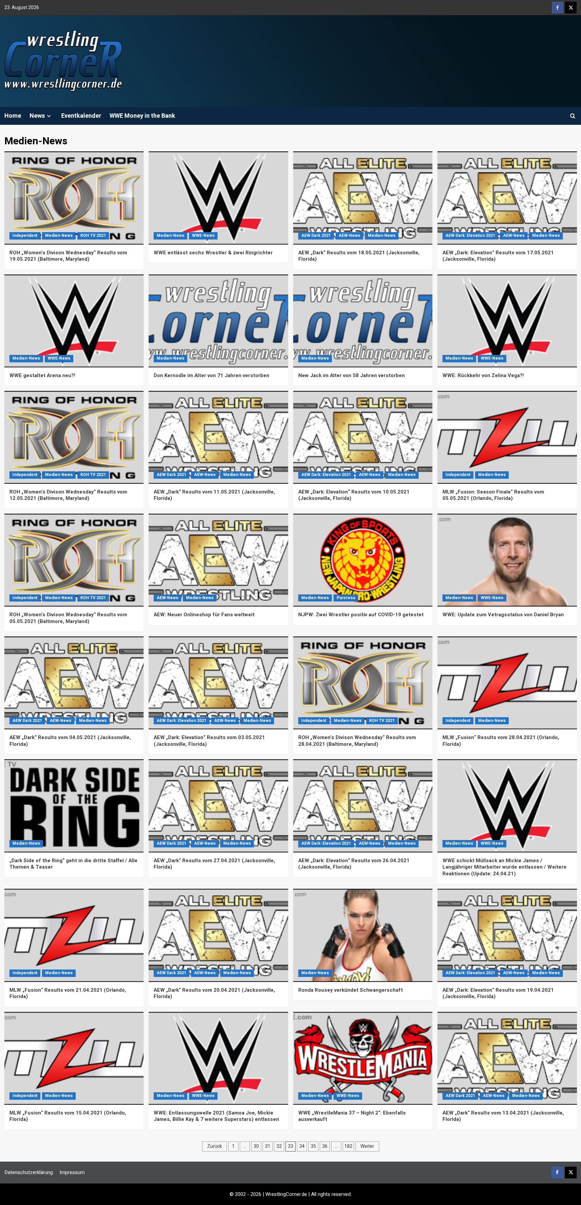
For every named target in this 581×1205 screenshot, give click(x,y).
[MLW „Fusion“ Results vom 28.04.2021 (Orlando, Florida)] (507, 682)
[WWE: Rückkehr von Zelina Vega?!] (507, 321)
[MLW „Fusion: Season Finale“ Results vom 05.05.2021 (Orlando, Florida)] (507, 437)
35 (313, 1146)
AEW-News (349, 235)
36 (324, 1146)
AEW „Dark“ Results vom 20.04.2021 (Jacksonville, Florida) (214, 993)
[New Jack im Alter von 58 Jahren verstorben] (363, 321)
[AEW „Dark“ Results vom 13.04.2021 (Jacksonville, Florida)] (507, 1058)
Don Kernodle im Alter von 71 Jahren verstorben (211, 375)
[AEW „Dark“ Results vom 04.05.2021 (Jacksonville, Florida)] (74, 682)
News (37, 115)
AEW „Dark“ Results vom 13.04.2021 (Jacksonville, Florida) (503, 1116)
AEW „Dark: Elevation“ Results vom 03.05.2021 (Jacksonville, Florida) (209, 741)
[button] (573, 116)
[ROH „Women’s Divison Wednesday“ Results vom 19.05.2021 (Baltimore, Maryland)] (74, 197)
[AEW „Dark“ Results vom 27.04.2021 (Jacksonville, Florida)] (218, 805)
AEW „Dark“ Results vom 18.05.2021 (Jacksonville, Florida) (359, 256)
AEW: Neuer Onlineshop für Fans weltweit (204, 614)
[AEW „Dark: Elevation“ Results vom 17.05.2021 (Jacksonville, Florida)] (507, 197)
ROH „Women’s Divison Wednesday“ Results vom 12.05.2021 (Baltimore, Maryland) (68, 495)
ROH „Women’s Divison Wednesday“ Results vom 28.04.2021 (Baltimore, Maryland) (357, 741)
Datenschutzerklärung (28, 1172)
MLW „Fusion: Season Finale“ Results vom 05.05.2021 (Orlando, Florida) (493, 495)
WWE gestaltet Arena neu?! (42, 375)
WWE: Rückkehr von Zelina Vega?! (483, 375)
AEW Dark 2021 (316, 235)
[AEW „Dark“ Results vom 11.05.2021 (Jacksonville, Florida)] (218, 437)
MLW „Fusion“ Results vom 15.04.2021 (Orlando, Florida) (67, 1116)
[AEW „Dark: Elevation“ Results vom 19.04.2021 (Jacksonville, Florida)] (507, 935)
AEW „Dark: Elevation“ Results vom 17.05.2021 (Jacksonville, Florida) (498, 256)
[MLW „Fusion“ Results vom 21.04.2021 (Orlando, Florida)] (74, 935)
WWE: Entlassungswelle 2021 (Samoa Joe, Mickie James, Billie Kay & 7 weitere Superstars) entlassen (216, 1116)
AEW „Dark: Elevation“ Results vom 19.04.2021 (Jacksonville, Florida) (498, 993)
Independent (24, 235)
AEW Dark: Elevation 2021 (470, 235)
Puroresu (346, 598)
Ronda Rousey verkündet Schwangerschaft (350, 990)
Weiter (367, 1146)
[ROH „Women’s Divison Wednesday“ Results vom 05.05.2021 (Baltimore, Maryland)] (74, 560)
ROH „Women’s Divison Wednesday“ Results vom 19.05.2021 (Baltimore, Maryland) (68, 256)
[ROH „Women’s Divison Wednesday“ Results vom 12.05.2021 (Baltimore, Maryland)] (74, 437)
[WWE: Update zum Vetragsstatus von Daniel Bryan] (507, 560)
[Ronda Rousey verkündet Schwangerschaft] (363, 935)
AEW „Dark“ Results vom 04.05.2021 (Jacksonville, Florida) (70, 741)
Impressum (72, 1172)
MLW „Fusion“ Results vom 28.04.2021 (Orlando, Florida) (500, 741)
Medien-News (59, 235)
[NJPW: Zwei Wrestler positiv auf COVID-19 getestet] (363, 560)
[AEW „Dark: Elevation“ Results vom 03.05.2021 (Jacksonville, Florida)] (218, 682)
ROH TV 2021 (93, 235)
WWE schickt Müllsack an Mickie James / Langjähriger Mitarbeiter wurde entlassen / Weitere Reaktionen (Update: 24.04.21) (504, 867)
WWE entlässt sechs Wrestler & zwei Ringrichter (213, 252)
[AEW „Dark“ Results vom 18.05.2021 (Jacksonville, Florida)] (363, 197)
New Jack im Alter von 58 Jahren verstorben (351, 375)
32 (279, 1146)
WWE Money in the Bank (142, 115)
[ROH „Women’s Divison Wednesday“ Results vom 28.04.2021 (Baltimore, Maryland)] (363, 682)
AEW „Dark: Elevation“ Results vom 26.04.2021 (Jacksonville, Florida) (354, 864)
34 (302, 1146)
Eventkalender (81, 115)
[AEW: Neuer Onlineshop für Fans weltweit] (218, 560)
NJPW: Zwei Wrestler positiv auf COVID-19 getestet (361, 614)
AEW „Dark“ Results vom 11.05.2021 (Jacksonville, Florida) (214, 495)
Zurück (214, 1146)
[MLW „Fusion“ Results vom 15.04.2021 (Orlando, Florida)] (74, 1058)
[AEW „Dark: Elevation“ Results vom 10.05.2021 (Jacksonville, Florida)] (363, 437)
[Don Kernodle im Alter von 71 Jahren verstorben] (218, 321)
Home (12, 115)
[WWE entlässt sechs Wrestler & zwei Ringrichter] (218, 197)
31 (267, 1146)
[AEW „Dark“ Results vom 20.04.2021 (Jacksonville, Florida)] (218, 935)
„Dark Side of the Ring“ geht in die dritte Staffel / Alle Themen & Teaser (73, 864)
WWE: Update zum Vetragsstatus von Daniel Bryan (503, 614)
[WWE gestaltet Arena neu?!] (74, 321)
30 (256, 1146)
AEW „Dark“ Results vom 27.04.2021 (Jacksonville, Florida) (214, 864)
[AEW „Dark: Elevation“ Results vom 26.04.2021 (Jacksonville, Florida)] (363, 805)
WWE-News (203, 235)
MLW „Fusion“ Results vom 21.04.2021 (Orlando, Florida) (67, 993)
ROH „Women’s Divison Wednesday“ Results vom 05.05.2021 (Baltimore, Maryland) (68, 618)
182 (348, 1146)
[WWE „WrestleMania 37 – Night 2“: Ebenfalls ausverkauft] (363, 1058)
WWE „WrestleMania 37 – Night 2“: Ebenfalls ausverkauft (352, 1116)
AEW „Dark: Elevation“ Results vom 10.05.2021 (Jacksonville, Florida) (354, 495)
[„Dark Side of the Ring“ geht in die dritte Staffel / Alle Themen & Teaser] (74, 805)
